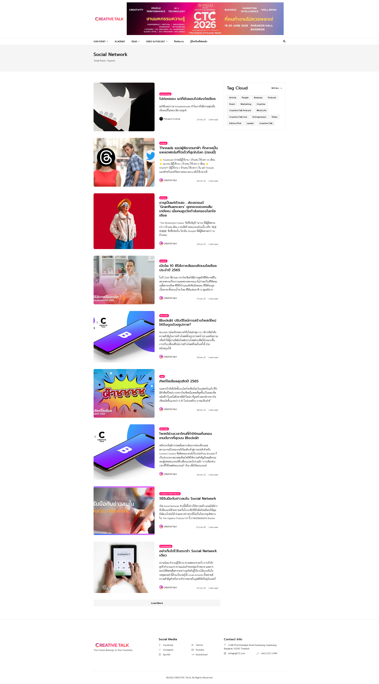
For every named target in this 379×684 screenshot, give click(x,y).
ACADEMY (120, 41)
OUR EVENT (100, 41)
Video (274, 116)
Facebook (167, 644)
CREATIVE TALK (170, 180)
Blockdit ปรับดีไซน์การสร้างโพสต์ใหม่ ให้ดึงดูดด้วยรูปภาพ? (187, 322)
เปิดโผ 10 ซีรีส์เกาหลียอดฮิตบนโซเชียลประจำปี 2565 (188, 268)
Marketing (246, 104)
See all (275, 88)
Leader (250, 123)
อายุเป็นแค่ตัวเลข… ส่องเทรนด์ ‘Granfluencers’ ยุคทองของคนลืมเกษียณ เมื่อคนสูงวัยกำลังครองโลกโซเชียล (187, 209)
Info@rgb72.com (236, 653)
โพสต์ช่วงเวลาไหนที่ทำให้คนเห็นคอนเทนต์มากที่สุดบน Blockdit (185, 436)
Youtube (199, 649)
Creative (261, 104)
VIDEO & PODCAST (156, 41)
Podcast (272, 97)
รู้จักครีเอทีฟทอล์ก (198, 41)
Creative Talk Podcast (169, 493)
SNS (162, 376)
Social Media (165, 546)
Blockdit (164, 315)
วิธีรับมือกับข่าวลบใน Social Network (187, 498)
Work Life (261, 110)
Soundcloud (201, 654)
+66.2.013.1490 (268, 653)
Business (258, 97)
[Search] (284, 41)
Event (232, 104)
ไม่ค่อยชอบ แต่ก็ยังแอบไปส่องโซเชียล (187, 98)
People (245, 97)
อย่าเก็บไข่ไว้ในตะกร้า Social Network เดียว (188, 553)
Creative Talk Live (238, 116)
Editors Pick (235, 123)
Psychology (165, 94)
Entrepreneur (259, 116)
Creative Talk (266, 123)
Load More (157, 602)
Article (163, 143)
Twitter (199, 644)
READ (135, 41)
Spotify (166, 654)
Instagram (167, 649)
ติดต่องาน (179, 41)
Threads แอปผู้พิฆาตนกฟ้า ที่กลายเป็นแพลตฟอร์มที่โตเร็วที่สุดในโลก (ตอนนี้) (188, 150)
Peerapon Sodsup (172, 118)
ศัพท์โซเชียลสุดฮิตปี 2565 (179, 381)
